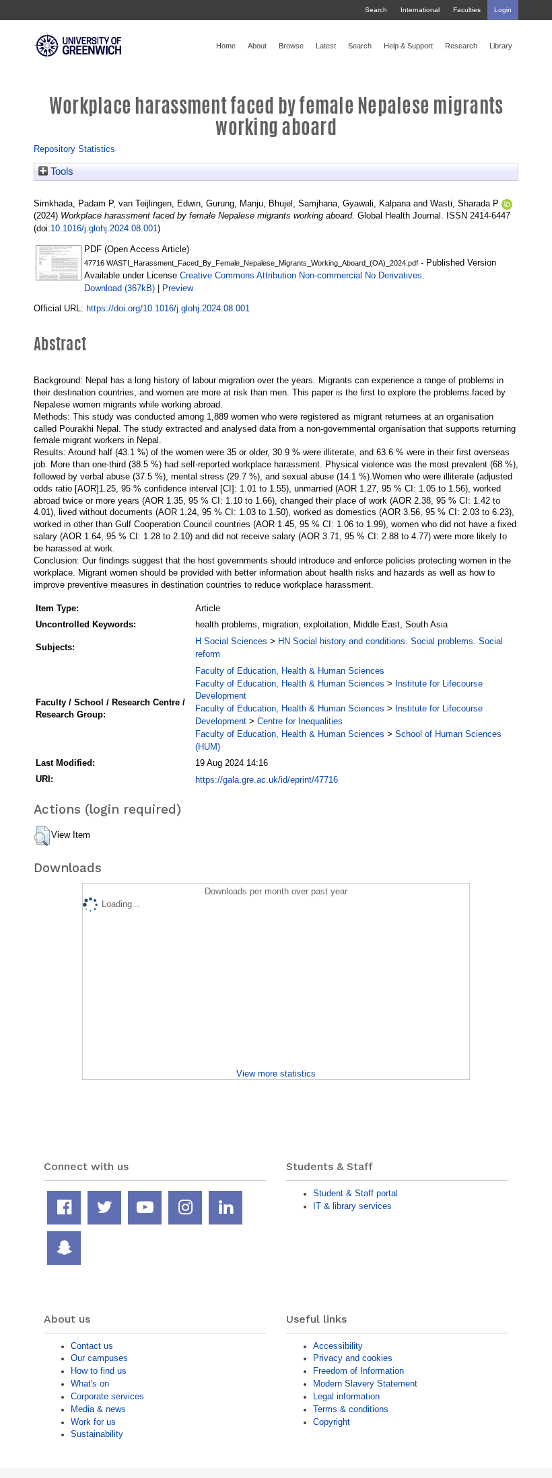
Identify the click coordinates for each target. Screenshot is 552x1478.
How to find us (99, 1371)
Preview (177, 288)
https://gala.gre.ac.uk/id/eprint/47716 (266, 780)
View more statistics (276, 1073)
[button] (42, 836)
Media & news (98, 1409)
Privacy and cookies (352, 1358)
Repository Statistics (74, 149)
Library (500, 46)
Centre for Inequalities (300, 721)
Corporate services (107, 1396)
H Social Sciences (231, 641)
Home (226, 46)
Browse (291, 46)
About (257, 46)
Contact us (92, 1346)
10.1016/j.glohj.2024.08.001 (104, 228)
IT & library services (352, 1206)
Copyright (331, 1422)
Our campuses (99, 1358)
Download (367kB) (119, 288)
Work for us (93, 1422)
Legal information (346, 1396)
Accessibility (338, 1346)
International (420, 9)
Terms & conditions (350, 1409)
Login (503, 9)
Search (376, 9)
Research (461, 46)
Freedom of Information (358, 1371)
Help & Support (408, 46)
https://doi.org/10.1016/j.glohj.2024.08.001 (168, 308)
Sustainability (97, 1434)
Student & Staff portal (355, 1193)
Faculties (467, 9)
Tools (60, 171)
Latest (326, 46)
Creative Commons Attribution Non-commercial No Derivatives (301, 275)
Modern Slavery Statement (365, 1383)
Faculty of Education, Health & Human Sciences (289, 671)
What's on (90, 1383)
